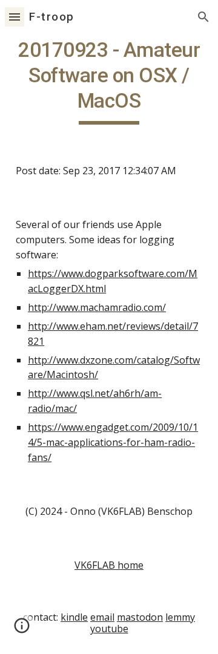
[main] (109, 81)
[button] (14, 16)
